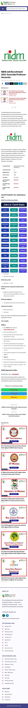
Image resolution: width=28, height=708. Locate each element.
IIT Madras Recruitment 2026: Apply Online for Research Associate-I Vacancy (17, 100)
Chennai (14, 210)
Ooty (23, 240)
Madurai (5, 235)
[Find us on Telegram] (7, 615)
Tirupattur (14, 260)
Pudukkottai (14, 245)
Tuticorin (23, 265)
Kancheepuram (5, 225)
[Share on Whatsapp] (16, 83)
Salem (5, 250)
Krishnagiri (14, 230)
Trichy (14, 265)
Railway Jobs (5, 548)
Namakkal (5, 240)
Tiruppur (23, 260)
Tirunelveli (5, 260)
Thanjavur (22, 250)
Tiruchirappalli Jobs (7, 442)
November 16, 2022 (5, 80)
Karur (5, 230)
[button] (3, 8)
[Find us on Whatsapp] (3, 615)
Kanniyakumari (14, 225)
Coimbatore (5, 215)
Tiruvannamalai (5, 265)
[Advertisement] (14, 29)
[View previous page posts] (13, 107)
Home (2, 13)
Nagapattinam (14, 235)
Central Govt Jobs (8, 13)
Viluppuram (14, 270)
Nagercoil (22, 235)
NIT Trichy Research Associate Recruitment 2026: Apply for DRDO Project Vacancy (17, 92)
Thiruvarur (22, 255)
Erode (14, 220)
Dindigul (5, 220)
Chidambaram (23, 209)
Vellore (5, 270)
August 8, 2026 (4, 529)
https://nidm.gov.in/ (9, 329)
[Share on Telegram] (21, 83)
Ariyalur (5, 210)
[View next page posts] (15, 107)
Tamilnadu (4, 469)
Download (15, 374)
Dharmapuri (23, 215)
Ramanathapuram (23, 245)
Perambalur (5, 245)
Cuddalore (14, 215)
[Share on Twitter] (11, 83)
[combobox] (16, 8)
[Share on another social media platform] (25, 83)
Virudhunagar (23, 270)
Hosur (22, 220)
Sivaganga (14, 250)
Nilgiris (14, 240)
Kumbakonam (23, 230)
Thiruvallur (14, 255)
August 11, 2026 (4, 476)
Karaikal (23, 225)
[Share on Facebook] (7, 83)
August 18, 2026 (13, 95)
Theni (5, 255)
